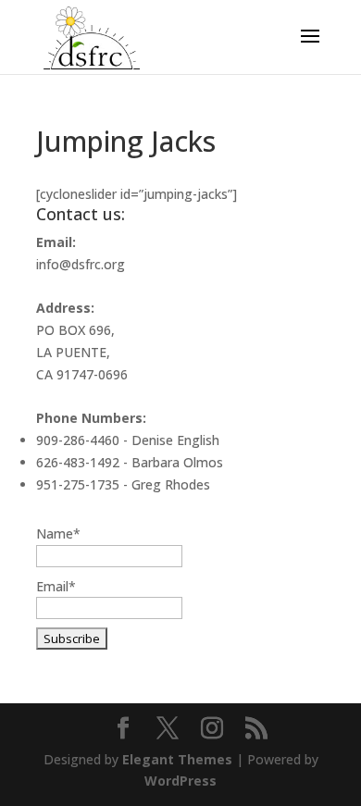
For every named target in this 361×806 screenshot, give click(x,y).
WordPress (180, 780)
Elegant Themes (177, 759)
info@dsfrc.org (80, 264)
